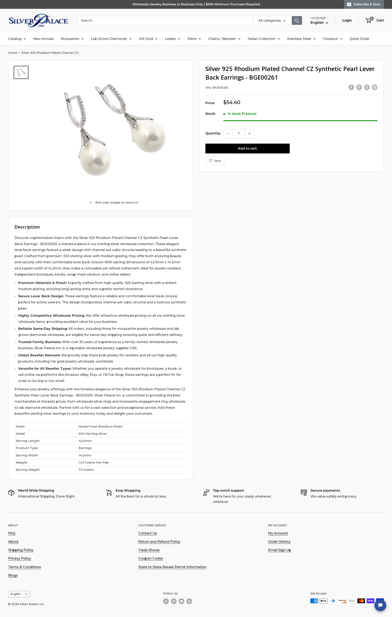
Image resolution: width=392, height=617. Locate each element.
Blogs (13, 575)
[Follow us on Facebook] (166, 601)
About (13, 542)
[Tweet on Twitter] (367, 87)
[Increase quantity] (249, 133)
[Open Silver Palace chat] (380, 605)
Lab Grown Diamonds (109, 39)
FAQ (11, 533)
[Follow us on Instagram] (174, 601)
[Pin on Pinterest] (359, 87)
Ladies (170, 39)
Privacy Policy (19, 558)
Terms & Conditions (24, 567)
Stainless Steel (299, 39)
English (15, 594)
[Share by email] (375, 87)
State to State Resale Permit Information (172, 567)
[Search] (297, 20)
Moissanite (70, 39)
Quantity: (213, 133)
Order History (279, 542)
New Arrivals (43, 39)
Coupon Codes (150, 558)
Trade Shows (149, 550)
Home (12, 53)
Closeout (330, 39)
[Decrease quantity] (228, 133)
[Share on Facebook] (351, 87)
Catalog (14, 39)
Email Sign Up (279, 550)
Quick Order (360, 39)
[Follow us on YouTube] (181, 601)
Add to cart (247, 148)
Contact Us (147, 533)
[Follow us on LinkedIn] (189, 601)
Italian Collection (261, 39)
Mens (192, 39)
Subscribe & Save (367, 4)
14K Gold (146, 39)
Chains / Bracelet (222, 39)
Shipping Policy (20, 550)
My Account (278, 533)
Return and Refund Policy (159, 542)
